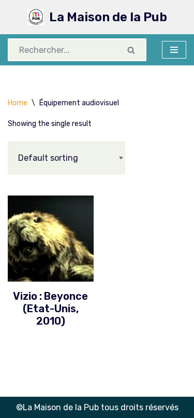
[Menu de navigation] (174, 50)
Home (17, 103)
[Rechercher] (131, 49)
